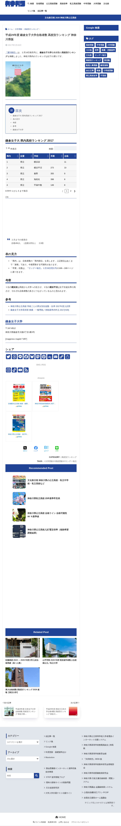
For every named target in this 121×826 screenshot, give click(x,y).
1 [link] (66, 191)
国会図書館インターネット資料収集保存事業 (60, 770)
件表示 (13, 149)
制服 (98, 70)
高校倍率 (63, 4)
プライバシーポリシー (80, 822)
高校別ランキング (69, 457)
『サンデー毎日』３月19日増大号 (42, 268)
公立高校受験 (52, 4)
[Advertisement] (41, 216)
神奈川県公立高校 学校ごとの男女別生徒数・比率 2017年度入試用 (40, 306)
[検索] (36, 775)
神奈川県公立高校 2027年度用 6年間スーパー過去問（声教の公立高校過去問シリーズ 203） (18, 434)
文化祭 (106, 4)
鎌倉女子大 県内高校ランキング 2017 (27, 116)
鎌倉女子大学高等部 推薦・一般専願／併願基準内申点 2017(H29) (40, 310)
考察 (14, 123)
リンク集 (31, 11)
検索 (32, 4)
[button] (17, 156)
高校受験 (59, 461)
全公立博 (90, 70)
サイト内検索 (40, 822)
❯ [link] (75, 191)
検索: (51, 149)
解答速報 (104, 65)
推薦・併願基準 (108, 50)
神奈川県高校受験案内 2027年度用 (45, 404)
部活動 (107, 60)
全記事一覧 (42, 11)
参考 (14, 126)
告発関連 (40, 4)
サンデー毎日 (71, 461)
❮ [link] (62, 191)
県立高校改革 (91, 76)
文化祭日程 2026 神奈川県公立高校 (60, 18)
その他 (89, 50)
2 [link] (70, 191)
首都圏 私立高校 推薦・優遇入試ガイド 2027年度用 (18, 404)
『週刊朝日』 (11, 52)
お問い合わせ (63, 822)
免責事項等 (52, 822)
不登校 (103, 76)
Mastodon (49, 757)
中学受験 (87, 4)
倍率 (97, 50)
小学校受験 (108, 70)
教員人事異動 (91, 65)
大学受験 (97, 4)
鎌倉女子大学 (18, 130)
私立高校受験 (75, 4)
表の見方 (16, 119)
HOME (62, 817)
